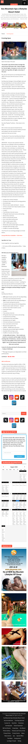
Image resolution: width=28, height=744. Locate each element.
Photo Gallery (6, 730)
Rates (23, 733)
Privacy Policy (7, 733)
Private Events (16, 733)
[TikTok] (22, 397)
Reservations (8, 735)
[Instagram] (11, 397)
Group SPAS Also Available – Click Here (12, 235)
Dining (19, 741)
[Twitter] (5, 397)
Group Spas (15, 728)
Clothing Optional (19, 720)
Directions (21, 723)
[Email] (14, 402)
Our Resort (22, 728)
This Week (9, 738)
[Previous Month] (3, 467)
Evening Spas (8, 725)
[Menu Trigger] (24, 3)
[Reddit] (16, 397)
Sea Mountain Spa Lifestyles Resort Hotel (14, 718)
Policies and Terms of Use (18, 730)
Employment (17, 738)
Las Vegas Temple (11, 741)
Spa (14, 735)
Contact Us (7, 723)
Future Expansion (18, 725)
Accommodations (8, 720)
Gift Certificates (7, 728)
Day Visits (14, 723)
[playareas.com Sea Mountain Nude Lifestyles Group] (14, 570)
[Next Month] (24, 467)
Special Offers (20, 735)
